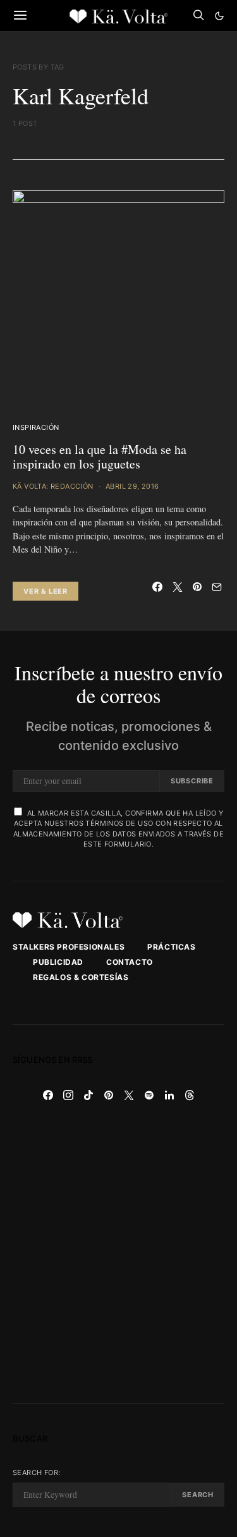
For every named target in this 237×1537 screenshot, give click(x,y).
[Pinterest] (109, 1095)
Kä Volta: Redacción (53, 486)
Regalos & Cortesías (80, 977)
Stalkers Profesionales (69, 947)
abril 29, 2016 (132, 486)
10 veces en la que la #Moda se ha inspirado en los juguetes (99, 456)
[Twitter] (129, 1095)
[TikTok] (88, 1095)
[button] (219, 16)
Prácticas (171, 947)
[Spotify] (149, 1095)
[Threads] (189, 1095)
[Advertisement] (118, 1254)
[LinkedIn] (169, 1095)
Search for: (36, 1472)
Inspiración (36, 427)
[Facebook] (48, 1095)
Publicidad (58, 962)
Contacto (129, 962)
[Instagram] (68, 1095)
